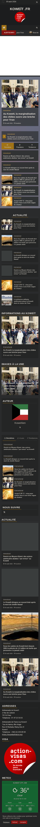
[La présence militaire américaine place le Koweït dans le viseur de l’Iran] (7, 300)
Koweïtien (18, 123)
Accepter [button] (23, 822)
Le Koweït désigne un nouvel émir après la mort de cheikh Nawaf (24, 257)
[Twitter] (20, 427)
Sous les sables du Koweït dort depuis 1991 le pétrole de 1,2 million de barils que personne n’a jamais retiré (20, 648)
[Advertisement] (20, 56)
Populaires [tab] (20, 147)
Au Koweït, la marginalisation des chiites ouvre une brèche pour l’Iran (19, 116)
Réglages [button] (6, 822)
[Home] (4, 27)
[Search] (37, 28)
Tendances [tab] (32, 147)
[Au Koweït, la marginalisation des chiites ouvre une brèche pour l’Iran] (20, 94)
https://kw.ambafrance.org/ (12, 735)
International (11, 134)
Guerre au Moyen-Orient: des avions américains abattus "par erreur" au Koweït (25, 272)
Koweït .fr (20, 9)
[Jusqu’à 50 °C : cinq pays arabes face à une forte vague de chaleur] (7, 201)
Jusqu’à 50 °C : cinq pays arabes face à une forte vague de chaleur (25, 202)
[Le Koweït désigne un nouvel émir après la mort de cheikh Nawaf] (7, 256)
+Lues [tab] (21, 438)
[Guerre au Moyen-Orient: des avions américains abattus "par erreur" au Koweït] (7, 270)
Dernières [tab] (7, 147)
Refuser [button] (14, 822)
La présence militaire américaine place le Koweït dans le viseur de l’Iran (23, 301)
